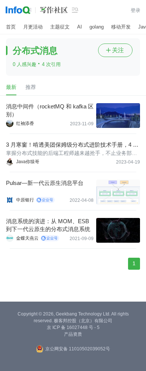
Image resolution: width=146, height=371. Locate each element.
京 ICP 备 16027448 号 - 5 (73, 327)
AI (79, 27)
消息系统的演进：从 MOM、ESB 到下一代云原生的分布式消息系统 (48, 225)
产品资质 (73, 334)
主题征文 (60, 27)
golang (96, 27)
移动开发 (121, 27)
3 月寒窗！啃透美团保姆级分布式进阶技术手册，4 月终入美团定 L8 (72, 145)
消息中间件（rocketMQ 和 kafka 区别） (50, 110)
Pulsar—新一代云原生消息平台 (44, 183)
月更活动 (33, 27)
